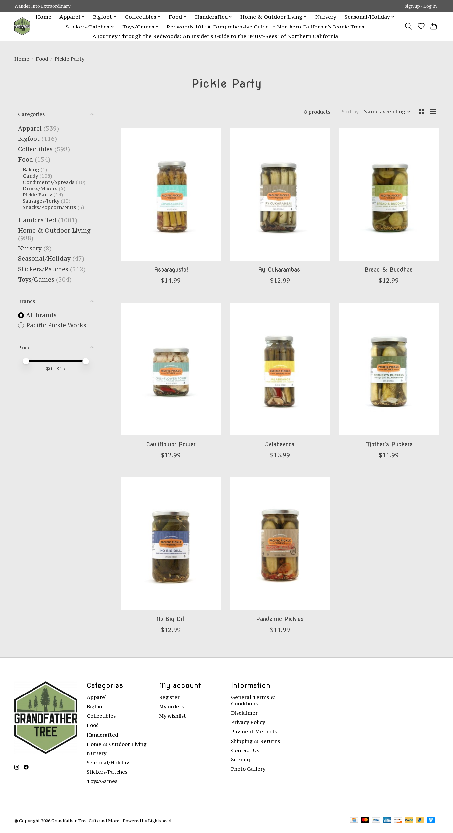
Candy (30, 176)
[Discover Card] (398, 820)
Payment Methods (254, 731)
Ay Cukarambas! (280, 269)
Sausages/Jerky (41, 201)
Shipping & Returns (255, 741)
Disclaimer (244, 713)
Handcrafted (37, 220)
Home (43, 16)
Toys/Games (36, 279)
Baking (31, 169)
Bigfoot (29, 138)
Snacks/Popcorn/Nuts (49, 207)
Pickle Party (37, 195)
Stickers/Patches (43, 269)
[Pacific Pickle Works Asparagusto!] (171, 194)
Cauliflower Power (171, 444)
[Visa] (376, 820)
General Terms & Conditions (253, 700)
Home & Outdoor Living (54, 230)
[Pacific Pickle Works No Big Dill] (171, 543)
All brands (41, 315)
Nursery (325, 16)
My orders (171, 706)
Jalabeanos (279, 444)
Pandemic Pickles (280, 618)
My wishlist (172, 716)
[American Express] (387, 820)
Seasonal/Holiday (44, 258)
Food (42, 59)
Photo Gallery (248, 769)
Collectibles (35, 149)
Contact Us (245, 750)
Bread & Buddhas (389, 269)
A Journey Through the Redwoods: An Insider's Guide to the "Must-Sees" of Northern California (215, 36)
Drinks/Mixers (40, 188)
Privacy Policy (248, 722)
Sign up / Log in (421, 6)
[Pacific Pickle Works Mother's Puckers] (389, 369)
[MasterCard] (365, 820)
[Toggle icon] (408, 26)
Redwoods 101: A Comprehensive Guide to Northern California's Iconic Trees (265, 26)
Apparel (30, 128)
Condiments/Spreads (48, 182)
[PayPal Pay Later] (420, 820)
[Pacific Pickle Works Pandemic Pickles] (280, 543)
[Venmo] (431, 820)
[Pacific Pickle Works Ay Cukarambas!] (280, 194)
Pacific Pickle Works (56, 325)
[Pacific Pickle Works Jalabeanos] (280, 369)
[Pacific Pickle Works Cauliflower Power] (171, 369)
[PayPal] (409, 820)
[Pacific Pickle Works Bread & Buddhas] (389, 194)
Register (169, 697)
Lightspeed (159, 820)
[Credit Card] (354, 820)
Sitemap (241, 759)
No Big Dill (171, 618)
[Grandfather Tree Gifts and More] (22, 26)
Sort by (350, 111)
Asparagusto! (171, 269)
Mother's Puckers (389, 444)
